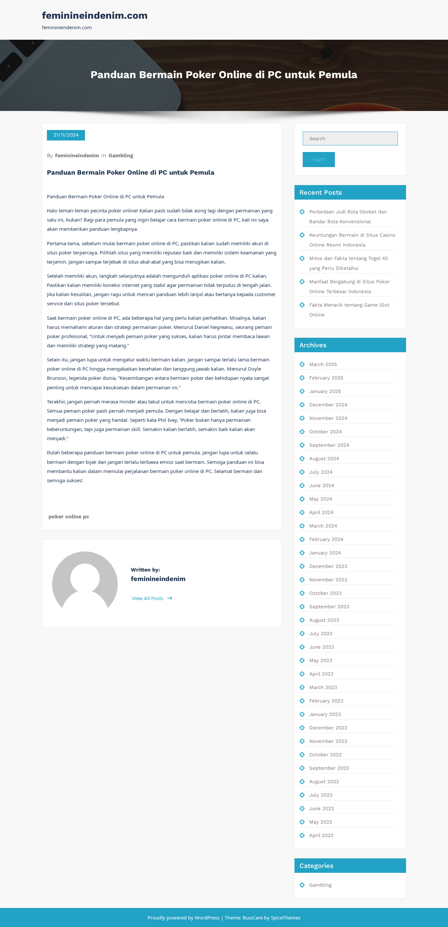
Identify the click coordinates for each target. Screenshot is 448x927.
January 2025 (325, 391)
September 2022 (329, 768)
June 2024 (321, 485)
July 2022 (321, 795)
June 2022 (321, 808)
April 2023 (321, 674)
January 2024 (325, 553)
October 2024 (325, 432)
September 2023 (329, 607)
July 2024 (321, 472)
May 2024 (320, 499)
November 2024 (328, 418)
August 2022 (324, 782)
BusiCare (253, 917)
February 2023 (326, 701)
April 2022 (321, 835)
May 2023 (320, 660)
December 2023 (328, 566)
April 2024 (321, 512)
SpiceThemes (285, 917)
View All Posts (148, 598)
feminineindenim (77, 155)
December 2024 (328, 405)
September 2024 (329, 445)
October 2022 (325, 755)
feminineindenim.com (95, 15)
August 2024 (324, 459)
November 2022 (328, 741)
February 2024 (326, 539)
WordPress (207, 917)
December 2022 (328, 728)
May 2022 (320, 822)
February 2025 (326, 378)
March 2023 (323, 687)
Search (319, 159)
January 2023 (325, 714)
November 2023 (328, 580)
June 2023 (321, 647)
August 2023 (324, 620)
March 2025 (323, 364)
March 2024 (323, 526)
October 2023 (325, 593)
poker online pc (69, 516)
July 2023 (321, 633)
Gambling (121, 155)
